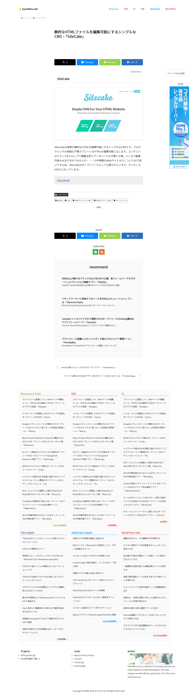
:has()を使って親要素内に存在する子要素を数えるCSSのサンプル (43, 609)
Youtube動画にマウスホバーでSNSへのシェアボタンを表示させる (144, 616)
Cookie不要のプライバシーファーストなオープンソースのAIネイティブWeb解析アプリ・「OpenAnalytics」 (144, 487)
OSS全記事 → (113, 525)
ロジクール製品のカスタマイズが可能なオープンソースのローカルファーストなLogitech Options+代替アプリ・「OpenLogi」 (43, 455)
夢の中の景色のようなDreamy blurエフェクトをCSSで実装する (43, 599)
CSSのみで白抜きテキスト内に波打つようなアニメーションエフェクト (43, 578)
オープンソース (121, 200)
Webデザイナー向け (103, 200)
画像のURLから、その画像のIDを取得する (141, 538)
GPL (68, 200)
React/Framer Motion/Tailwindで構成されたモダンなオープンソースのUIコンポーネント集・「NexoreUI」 (43, 441)
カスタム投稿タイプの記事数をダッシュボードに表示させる (144, 547)
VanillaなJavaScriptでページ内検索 (89, 590)
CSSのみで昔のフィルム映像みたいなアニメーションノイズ (43, 568)
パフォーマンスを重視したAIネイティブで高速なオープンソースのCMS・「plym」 (43, 415)
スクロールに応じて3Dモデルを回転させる (91, 555)
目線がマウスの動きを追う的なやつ (88, 573)
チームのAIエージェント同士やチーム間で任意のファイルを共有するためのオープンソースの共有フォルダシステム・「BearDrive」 (144, 501)
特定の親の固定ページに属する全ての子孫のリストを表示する (144, 578)
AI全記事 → (164, 521)
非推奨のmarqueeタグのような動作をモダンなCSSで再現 (43, 620)
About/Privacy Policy (84, 655)
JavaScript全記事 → (110, 621)
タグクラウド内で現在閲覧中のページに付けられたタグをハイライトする (144, 627)
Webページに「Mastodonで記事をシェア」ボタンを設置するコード (94, 547)
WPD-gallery (27, 655)
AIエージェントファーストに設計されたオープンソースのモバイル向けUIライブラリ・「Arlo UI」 (144, 513)
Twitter (77, 662)
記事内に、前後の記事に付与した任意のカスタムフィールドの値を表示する (144, 599)
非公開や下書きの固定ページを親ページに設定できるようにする (144, 557)
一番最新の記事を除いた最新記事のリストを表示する (144, 568)
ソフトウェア (63, 194)
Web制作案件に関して (31, 658)
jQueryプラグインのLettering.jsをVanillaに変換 (94, 614)
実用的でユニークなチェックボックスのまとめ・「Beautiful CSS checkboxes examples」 (43, 557)
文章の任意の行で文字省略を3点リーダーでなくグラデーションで (43, 630)
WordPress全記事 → (160, 635)
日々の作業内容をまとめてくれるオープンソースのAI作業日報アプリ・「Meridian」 (43, 517)
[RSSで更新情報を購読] (102, 252)
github (60, 200)
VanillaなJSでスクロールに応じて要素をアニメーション (93, 599)
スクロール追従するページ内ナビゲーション (92, 607)
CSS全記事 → (62, 639)
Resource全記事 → (60, 525)
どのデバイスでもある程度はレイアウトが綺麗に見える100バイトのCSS (43, 588)
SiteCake (62, 180)
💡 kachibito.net (28, 9)
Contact (78, 658)
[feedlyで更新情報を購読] (95, 252)
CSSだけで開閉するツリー (33, 548)
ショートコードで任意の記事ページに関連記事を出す (144, 588)
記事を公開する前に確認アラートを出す (140, 607)
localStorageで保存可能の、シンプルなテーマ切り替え (94, 564)
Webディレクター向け (83, 200)
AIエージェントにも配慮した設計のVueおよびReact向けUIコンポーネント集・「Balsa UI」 (42, 492)
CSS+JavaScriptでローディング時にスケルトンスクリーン (93, 581)
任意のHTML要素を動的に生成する (88, 538)
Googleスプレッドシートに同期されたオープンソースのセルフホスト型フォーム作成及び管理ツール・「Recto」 (43, 427)
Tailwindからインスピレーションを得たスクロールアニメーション (43, 540)
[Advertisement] (98, 48)
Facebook (78, 665)
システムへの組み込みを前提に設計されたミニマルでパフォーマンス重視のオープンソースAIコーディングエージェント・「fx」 (43, 480)
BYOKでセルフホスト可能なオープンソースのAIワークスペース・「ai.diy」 (43, 468)
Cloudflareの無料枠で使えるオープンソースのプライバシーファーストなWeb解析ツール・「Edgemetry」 (43, 505)
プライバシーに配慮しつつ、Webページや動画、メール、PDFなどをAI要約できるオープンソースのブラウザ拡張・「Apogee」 (43, 403)
